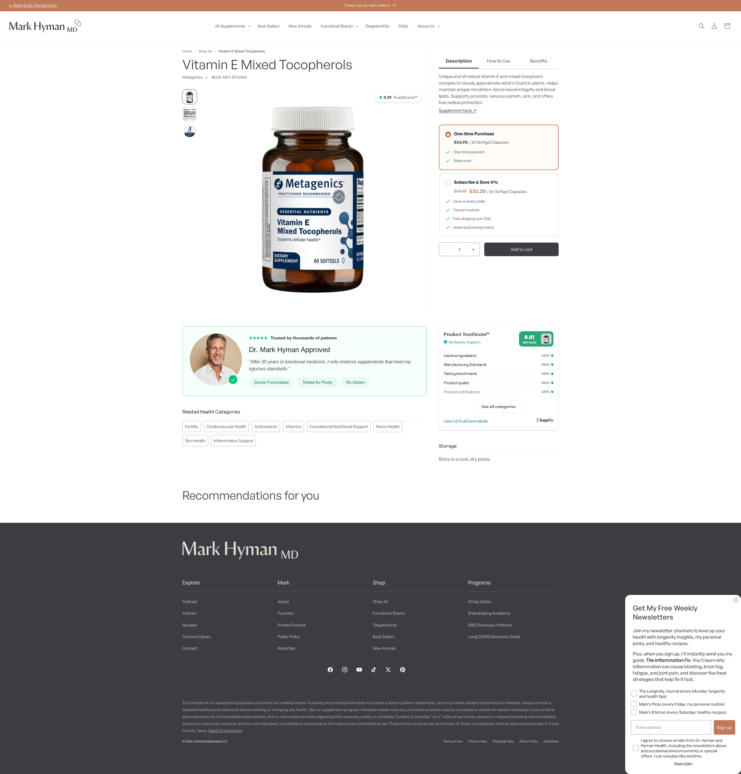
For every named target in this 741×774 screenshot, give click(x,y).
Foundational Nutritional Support (338, 426)
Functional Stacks (389, 613)
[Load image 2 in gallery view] (189, 114)
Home (187, 51)
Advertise (286, 648)
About (283, 601)
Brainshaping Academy (489, 613)
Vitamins (293, 426)
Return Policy (529, 741)
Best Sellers (384, 636)
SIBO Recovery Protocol (490, 624)
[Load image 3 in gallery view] (189, 131)
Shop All (205, 51)
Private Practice (292, 624)
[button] (231, 26)
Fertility (191, 426)
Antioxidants (265, 426)
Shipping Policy (503, 741)
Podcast (189, 601)
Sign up (724, 727)
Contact (189, 648)
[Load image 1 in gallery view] (189, 97)
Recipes (189, 624)
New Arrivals (384, 648)
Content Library (196, 636)
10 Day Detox (479, 601)
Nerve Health (388, 426)
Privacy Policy (477, 741)
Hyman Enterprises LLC (210, 741)
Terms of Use (452, 741)
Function (286, 613)
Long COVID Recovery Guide (494, 636)
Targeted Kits (385, 624)
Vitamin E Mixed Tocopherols (241, 51)
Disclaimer (551, 741)
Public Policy (289, 636)
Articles (189, 613)
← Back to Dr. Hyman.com (33, 5)
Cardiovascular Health (226, 426)
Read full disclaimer (225, 730)
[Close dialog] (736, 600)
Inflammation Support (233, 440)
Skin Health (195, 440)
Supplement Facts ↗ (457, 110)
